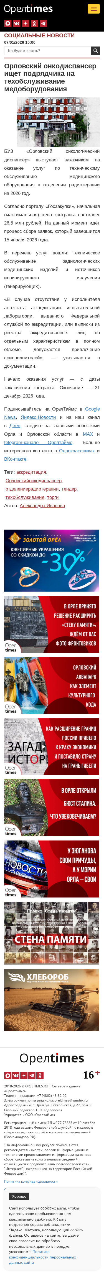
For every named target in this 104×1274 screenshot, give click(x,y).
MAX (88, 434)
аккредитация (31, 472)
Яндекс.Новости (38, 417)
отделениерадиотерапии (32, 489)
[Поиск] (95, 51)
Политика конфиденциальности (31, 1181)
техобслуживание (25, 497)
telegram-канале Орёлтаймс (38, 442)
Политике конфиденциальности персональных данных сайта (42, 1257)
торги (53, 497)
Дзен (14, 425)
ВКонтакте (15, 459)
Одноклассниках (77, 450)
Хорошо (19, 1196)
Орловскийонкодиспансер (34, 480)
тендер (69, 489)
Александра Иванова (42, 505)
